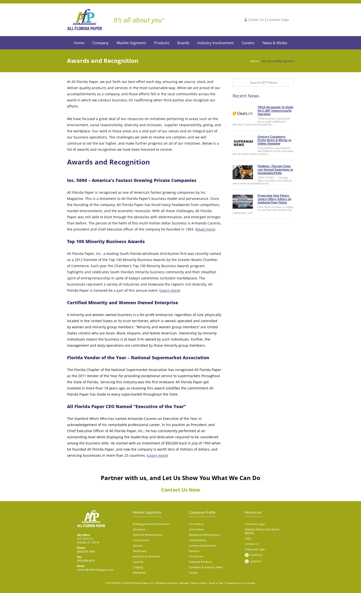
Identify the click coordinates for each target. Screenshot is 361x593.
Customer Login (278, 20)
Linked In (256, 561)
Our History (196, 524)
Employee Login (255, 549)
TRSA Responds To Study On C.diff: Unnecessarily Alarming (275, 111)
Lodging (138, 567)
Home (79, 42)
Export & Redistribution (148, 535)
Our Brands (196, 556)
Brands (183, 42)
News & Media (275, 42)
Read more (205, 229)
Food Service (141, 540)
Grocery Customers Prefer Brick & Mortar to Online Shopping (274, 140)
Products (161, 42)
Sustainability (197, 540)
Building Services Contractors (151, 524)
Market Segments (131, 42)
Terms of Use (215, 583)
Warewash (139, 572)
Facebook (256, 555)
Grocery (138, 545)
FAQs (248, 538)
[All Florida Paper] (88, 20)
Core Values (196, 529)
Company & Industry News (206, 567)
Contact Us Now (180, 489)
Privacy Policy (198, 583)
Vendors (194, 551)
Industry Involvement (215, 42)
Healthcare (139, 551)
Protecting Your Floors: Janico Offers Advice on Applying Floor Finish (274, 199)
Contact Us (256, 20)
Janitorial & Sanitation (147, 556)
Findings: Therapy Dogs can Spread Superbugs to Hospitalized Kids (275, 170)
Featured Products (200, 562)
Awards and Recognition (204, 535)
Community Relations (202, 545)
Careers (248, 42)
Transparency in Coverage (240, 583)
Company (100, 42)
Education (139, 529)
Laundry (138, 562)
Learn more (169, 290)
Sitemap (184, 583)
